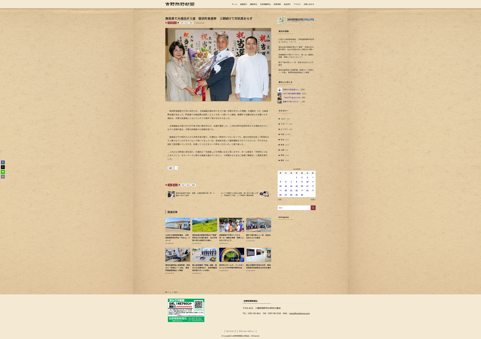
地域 (169, 23)
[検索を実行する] (313, 207)
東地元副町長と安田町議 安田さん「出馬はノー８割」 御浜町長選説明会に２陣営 (296, 71)
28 (291, 195)
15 (297, 186)
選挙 (191, 23)
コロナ (285, 119)
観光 (285, 160)
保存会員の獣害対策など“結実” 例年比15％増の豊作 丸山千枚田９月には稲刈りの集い (296, 48)
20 (286, 190)
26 (280, 195)
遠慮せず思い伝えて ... (292, 101)
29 (297, 195)
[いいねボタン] (170, 168)
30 (302, 195)
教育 (285, 145)
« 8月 (280, 199)
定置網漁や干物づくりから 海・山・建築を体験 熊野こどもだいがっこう (296, 55)
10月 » (313, 199)
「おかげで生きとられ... (292, 97)
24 (307, 190)
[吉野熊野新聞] (179, 4)
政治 (174, 23)
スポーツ (286, 124)
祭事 (285, 155)
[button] (3, 162)
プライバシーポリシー (246, 331)
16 (302, 186)
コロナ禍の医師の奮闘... (292, 93)
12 (280, 186)
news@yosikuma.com (299, 313)
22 (297, 190)
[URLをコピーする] (3, 176)
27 (286, 195)
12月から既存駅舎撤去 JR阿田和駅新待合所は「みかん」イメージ (296, 40)
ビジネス (286, 129)
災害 (284, 150)
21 (291, 190)
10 (307, 182)
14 (291, 186)
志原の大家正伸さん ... (291, 89)
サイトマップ (231, 331)
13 (286, 186)
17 (307, 186)
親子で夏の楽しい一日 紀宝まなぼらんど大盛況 (296, 63)
